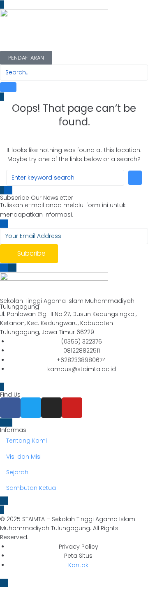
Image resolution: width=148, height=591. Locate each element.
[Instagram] (51, 407)
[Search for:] (65, 178)
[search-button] (8, 87)
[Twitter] (31, 407)
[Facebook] (10, 407)
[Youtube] (72, 407)
